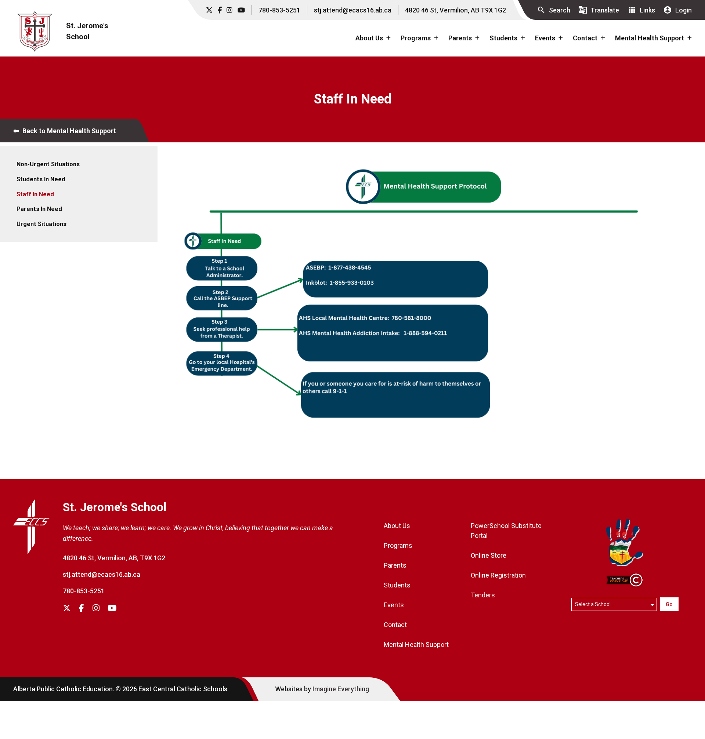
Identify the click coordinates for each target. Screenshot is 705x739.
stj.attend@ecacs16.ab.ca (352, 10)
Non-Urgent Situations (48, 164)
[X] (209, 10)
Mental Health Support (416, 644)
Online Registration (498, 575)
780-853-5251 (279, 10)
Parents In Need (39, 208)
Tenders (483, 595)
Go (669, 604)
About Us (397, 525)
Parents (395, 565)
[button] (553, 10)
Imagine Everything (340, 689)
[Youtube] (241, 10)
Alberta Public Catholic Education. (63, 689)
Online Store (488, 555)
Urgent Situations (41, 224)
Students (397, 585)
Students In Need (41, 179)
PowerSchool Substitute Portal (506, 530)
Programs (398, 545)
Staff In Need (35, 194)
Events (394, 605)
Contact (395, 625)
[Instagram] (229, 10)
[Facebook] (220, 10)
